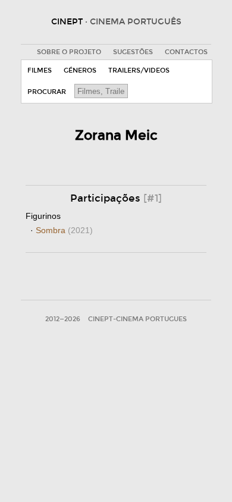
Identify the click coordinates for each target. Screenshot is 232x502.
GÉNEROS (80, 70)
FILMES (39, 70)
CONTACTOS (186, 52)
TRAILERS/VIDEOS (139, 70)
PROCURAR (46, 92)
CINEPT (116, 22)
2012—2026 (62, 319)
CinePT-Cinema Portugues (137, 319)
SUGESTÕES (133, 52)
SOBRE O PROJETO (69, 52)
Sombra (64, 230)
